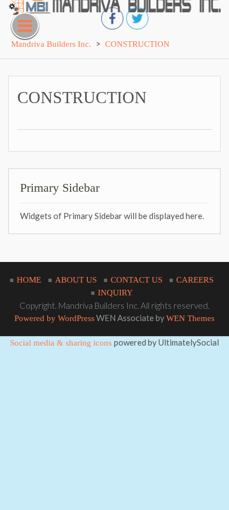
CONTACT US (136, 279)
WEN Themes (190, 318)
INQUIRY (115, 292)
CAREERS (194, 279)
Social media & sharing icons (62, 342)
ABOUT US (76, 279)
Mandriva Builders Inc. (51, 44)
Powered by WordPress (54, 318)
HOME (29, 279)
